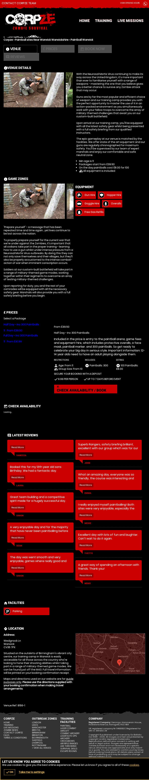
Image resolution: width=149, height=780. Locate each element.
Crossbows (67, 741)
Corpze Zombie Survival (74, 21)
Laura (19, 485)
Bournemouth (40, 737)
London (36, 722)
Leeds (35, 725)
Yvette (88, 553)
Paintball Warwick (82, 40)
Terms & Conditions (15, 737)
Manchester (39, 727)
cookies (134, 765)
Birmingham (38, 732)
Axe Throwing (68, 746)
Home (84, 20)
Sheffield (37, 740)
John (87, 463)
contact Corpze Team (19, 3)
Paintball (65, 726)
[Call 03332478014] (145, 4)
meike (87, 523)
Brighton (37, 735)
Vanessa (21, 455)
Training (103, 20)
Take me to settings (32, 772)
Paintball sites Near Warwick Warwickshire (42, 40)
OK (9, 772)
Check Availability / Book (81, 389)
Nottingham (39, 745)
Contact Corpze (13, 732)
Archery (65, 738)
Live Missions (131, 20)
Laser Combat (68, 728)
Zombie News (11, 730)
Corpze (8, 40)
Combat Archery (70, 733)
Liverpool (37, 743)
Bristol (36, 730)
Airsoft (64, 731)
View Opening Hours (130, 3)
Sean (19, 545)
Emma (87, 493)
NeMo (87, 583)
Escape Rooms (68, 751)
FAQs (6, 735)
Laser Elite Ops (68, 736)
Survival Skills (68, 748)
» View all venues (41, 748)
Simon (19, 515)
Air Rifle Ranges (69, 743)
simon (19, 576)
